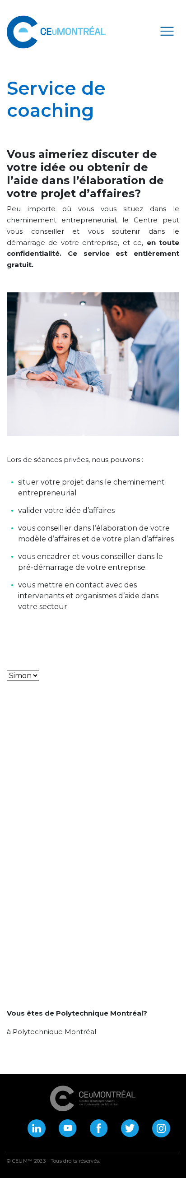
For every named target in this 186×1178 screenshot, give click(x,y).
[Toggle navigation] (167, 30)
